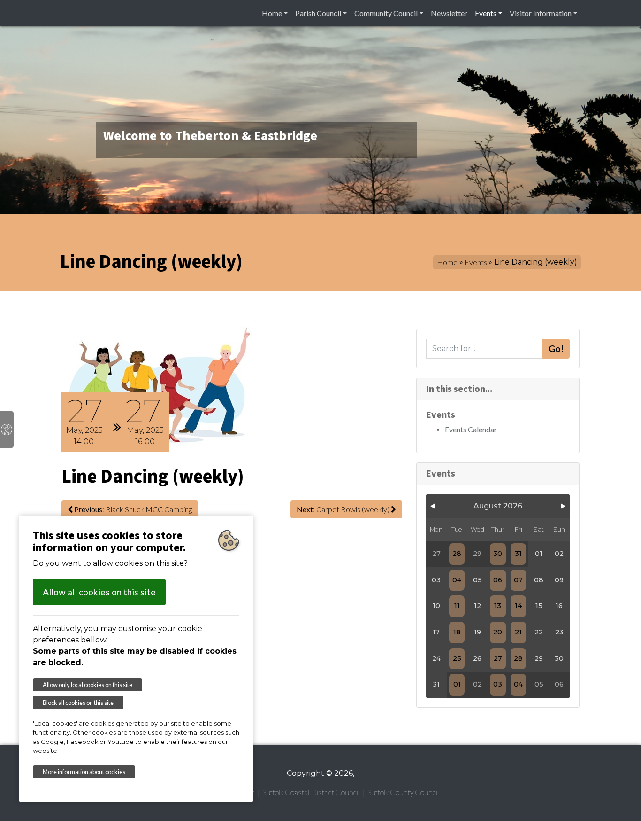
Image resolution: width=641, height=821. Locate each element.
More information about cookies (84, 771)
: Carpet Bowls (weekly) (344, 509)
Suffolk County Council (403, 792)
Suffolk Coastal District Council (310, 792)
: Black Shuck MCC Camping (133, 509)
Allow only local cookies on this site (87, 684)
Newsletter (449, 12)
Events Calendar (471, 429)
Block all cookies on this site (78, 702)
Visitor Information (541, 12)
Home (272, 12)
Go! (556, 348)
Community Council (386, 12)
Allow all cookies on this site (99, 591)
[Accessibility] (7, 429)
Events (485, 12)
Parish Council (318, 12)
